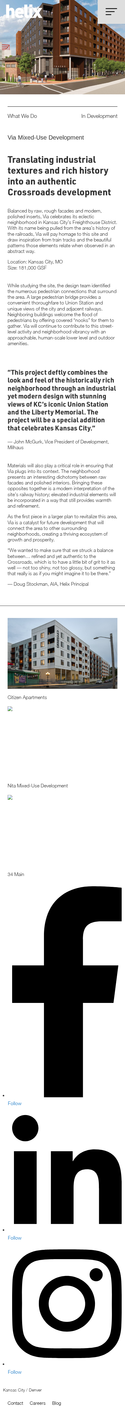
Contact (15, 1403)
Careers (38, 1403)
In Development (99, 116)
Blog (56, 1403)
